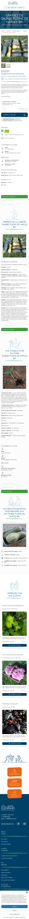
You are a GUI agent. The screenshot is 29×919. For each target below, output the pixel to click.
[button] (27, 892)
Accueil (2, 31)
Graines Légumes (17, 31)
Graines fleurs (4, 875)
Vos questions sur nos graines (8, 880)
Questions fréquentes (6, 844)
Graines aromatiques (6, 872)
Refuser (14, 910)
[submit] (14, 645)
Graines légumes (5, 870)
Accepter (14, 906)
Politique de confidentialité (8, 917)
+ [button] (5, 109)
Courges (25, 31)
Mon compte (4, 839)
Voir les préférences (14, 914)
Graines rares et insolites (6, 877)
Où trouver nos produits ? (7, 858)
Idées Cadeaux (4, 841)
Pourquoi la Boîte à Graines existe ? (9, 855)
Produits (8, 31)
